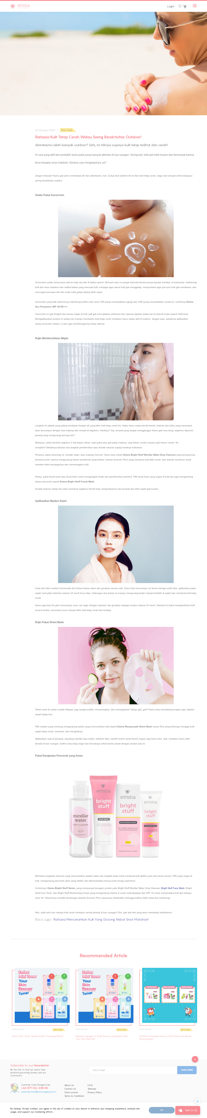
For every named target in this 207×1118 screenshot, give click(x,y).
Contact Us (70, 1088)
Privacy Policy (95, 1092)
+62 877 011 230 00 (34, 1088)
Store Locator (71, 1092)
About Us (69, 1085)
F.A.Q (90, 1085)
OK (161, 1110)
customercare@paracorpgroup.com (38, 1091)
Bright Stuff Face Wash (173, 888)
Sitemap (92, 1088)
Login (170, 6)
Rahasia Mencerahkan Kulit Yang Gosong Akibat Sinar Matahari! (100, 919)
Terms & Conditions (74, 1095)
